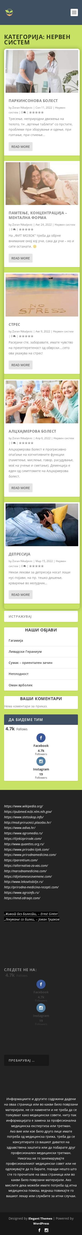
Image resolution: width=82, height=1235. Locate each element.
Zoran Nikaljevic (22, 108)
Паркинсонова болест (33, 100)
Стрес (14, 324)
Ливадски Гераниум (25, 651)
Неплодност (18, 674)
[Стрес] (42, 295)
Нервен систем (65, 225)
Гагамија (16, 640)
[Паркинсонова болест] (42, 71)
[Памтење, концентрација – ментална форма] (42, 183)
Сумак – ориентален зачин (30, 662)
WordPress (41, 1223)
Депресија (20, 554)
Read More (20, 146)
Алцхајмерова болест (32, 431)
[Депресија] (42, 524)
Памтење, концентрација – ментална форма (38, 215)
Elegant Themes (40, 1218)
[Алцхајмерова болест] (42, 401)
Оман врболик (21, 685)
